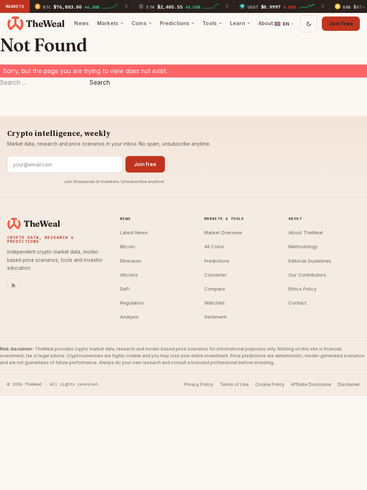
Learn (237, 23)
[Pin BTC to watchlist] (126, 6)
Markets (107, 23)
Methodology (303, 246)
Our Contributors (307, 275)
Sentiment (215, 317)
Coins (139, 23)
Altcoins (129, 275)
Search (100, 82)
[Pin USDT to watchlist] (322, 6)
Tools (209, 23)
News (81, 23)
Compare (214, 289)
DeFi (125, 289)
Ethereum (130, 261)
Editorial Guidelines (310, 261)
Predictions (175, 23)
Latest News (134, 232)
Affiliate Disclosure (311, 384)
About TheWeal (306, 232)
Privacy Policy (198, 384)
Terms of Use (234, 384)
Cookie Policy (270, 384)
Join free (341, 23)
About (265, 23)
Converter (215, 275)
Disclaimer (349, 384)
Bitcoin (127, 246)
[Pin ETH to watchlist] (227, 6)
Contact (297, 303)
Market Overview (223, 232)
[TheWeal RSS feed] (13, 284)
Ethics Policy (302, 289)
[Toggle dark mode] (308, 23)
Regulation (132, 303)
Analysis (129, 317)
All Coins (214, 246)
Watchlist (214, 303)
